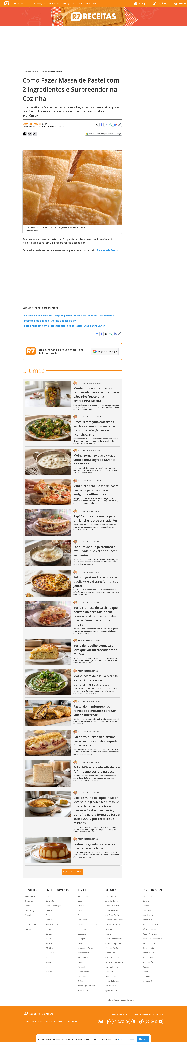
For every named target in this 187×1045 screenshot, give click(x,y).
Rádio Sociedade (149, 929)
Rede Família (148, 962)
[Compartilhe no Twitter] (97, 124)
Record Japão (148, 948)
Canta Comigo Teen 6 (114, 943)
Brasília (31, 3)
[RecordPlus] (141, 3)
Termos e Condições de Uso (68, 1021)
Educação (82, 934)
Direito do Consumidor (87, 924)
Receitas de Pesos (55, 71)
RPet (48, 957)
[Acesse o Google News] (115, 124)
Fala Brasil (109, 971)
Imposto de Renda (85, 948)
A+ (29, 133)
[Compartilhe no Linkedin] (106, 124)
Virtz (47, 967)
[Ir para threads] (127, 1021)
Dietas (48, 915)
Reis (107, 995)
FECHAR (143, 1039)
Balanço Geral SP (112, 924)
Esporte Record (111, 967)
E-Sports (28, 905)
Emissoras (147, 910)
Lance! (27, 920)
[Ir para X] (158, 3)
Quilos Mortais (111, 990)
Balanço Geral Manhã (114, 920)
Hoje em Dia (110, 976)
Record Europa (149, 943)
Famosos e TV (52, 924)
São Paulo (82, 976)
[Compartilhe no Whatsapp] (110, 124)
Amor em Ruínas (112, 905)
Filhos (48, 929)
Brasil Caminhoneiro (113, 938)
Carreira (146, 901)
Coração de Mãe (112, 957)
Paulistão (28, 929)
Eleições (41, 3)
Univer (145, 971)
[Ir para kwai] (121, 1021)
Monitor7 (82, 962)
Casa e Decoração (53, 905)
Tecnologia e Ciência (86, 986)
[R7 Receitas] (93, 16)
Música (49, 943)
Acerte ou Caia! (111, 896)
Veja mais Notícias (72, 871)
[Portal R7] (6, 3)
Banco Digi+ (148, 896)
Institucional (152, 890)
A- (34, 133)
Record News (91, 3)
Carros (80, 910)
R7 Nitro (49, 948)
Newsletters (148, 915)
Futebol (28, 915)
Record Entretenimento (152, 938)
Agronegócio (83, 896)
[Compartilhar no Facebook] (101, 124)
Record (79, 3)
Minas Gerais (83, 957)
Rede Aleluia (148, 957)
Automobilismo (31, 896)
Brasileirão (29, 901)
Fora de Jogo (30, 910)
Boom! (108, 934)
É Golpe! (81, 938)
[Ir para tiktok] (141, 1021)
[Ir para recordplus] (134, 1021)
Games (49, 934)
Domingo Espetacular (114, 962)
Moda (48, 938)
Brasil (80, 901)
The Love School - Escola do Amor (119, 1000)
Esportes (61, 3)
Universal (146, 976)
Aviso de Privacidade (126, 1039)
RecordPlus (147, 920)
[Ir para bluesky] (101, 1021)
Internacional (83, 953)
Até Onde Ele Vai (112, 915)
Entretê (51, 3)
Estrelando (50, 920)
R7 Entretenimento (29, 71)
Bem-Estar (50, 901)
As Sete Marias (111, 910)
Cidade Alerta (110, 953)
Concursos (82, 920)
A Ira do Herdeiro (112, 901)
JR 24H (71, 3)
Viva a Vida (50, 971)
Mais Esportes (30, 924)
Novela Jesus (110, 986)
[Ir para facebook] (154, 3)
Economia (82, 929)
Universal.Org (148, 981)
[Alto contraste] (25, 134)
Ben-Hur (108, 929)
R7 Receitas (43, 71)
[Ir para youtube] (160, 1021)
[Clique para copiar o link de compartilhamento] (119, 124)
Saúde (80, 981)
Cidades (81, 915)
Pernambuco (83, 967)
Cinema (49, 910)
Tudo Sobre (83, 990)
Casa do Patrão (111, 948)
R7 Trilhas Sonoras (150, 924)
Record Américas (150, 934)
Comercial (147, 905)
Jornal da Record (112, 981)
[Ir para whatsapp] (154, 1021)
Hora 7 (81, 943)
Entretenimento (57, 890)
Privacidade (50, 1021)
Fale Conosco (38, 1021)
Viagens (49, 962)
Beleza (48, 896)
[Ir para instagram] (161, 3)
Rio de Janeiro (83, 971)
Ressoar (146, 967)
